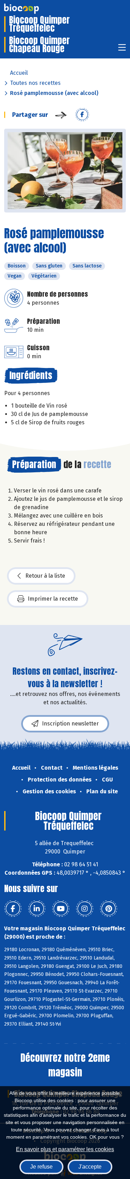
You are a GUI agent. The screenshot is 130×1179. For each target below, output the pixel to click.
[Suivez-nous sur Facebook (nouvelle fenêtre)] (12, 908)
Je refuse (41, 1167)
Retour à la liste (45, 575)
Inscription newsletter (70, 723)
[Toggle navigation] (122, 49)
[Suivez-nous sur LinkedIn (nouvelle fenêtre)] (36, 908)
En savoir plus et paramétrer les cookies (65, 1149)
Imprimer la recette (53, 598)
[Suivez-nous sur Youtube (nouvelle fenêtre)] (60, 908)
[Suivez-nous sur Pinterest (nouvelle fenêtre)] (108, 908)
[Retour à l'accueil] (32, 8)
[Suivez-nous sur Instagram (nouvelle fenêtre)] (84, 908)
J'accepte (90, 1167)
